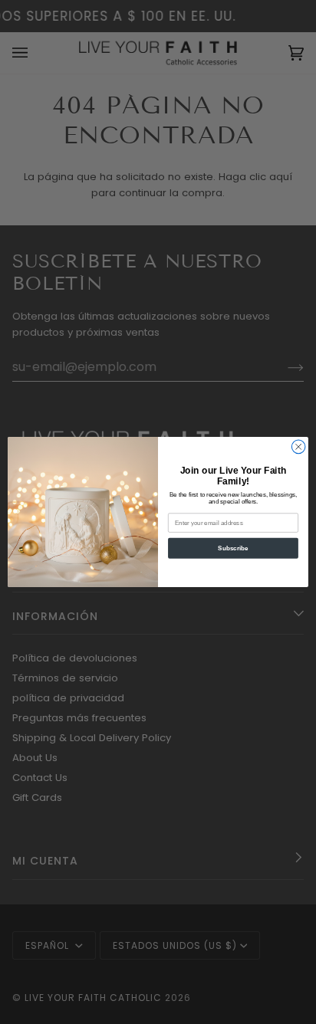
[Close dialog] (298, 447)
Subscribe (233, 548)
